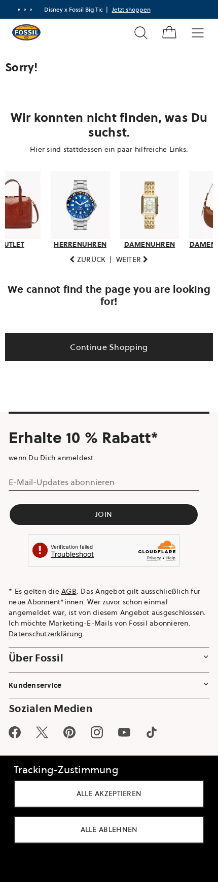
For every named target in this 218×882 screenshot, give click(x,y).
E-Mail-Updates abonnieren (62, 479)
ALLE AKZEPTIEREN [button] (105, 793)
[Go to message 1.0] (15, 10)
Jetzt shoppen (127, 9)
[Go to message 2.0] (21, 10)
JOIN (103, 512)
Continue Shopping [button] (105, 343)
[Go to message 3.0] (27, 10)
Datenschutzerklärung (109, 631)
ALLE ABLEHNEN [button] (105, 829)
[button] (84, 256)
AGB (69, 588)
